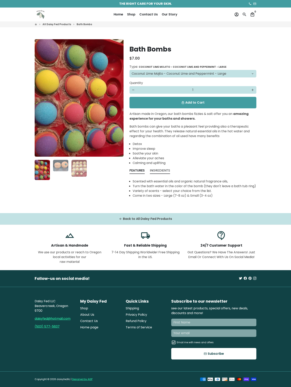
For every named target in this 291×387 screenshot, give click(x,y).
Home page (89, 327)
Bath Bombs (84, 24)
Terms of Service (139, 327)
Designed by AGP (82, 379)
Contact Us (148, 14)
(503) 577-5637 (47, 326)
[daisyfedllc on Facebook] (245, 278)
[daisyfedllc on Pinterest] (250, 278)
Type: (177, 66)
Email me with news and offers (195, 342)
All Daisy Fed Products (57, 24)
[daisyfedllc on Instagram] (254, 278)
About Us (87, 314)
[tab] (137, 171)
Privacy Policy (136, 314)
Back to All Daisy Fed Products (145, 218)
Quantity (136, 83)
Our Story (169, 14)
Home (118, 14)
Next (118, 98)
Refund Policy (136, 321)
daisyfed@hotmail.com (52, 318)
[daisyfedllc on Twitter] (240, 278)
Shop (131, 14)
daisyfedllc (63, 379)
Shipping (132, 308)
